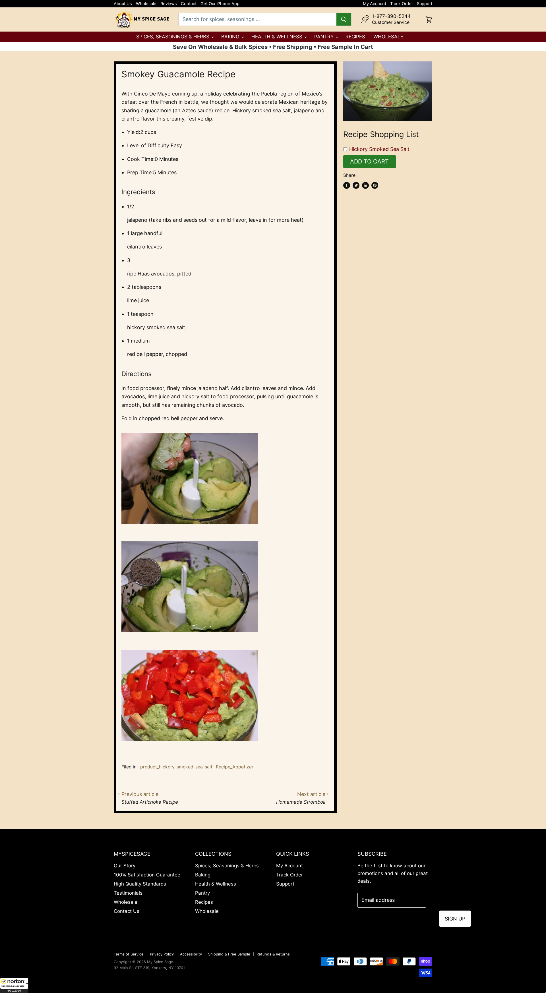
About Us (123, 3)
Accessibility (191, 954)
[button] (14, 985)
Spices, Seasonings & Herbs (173, 37)
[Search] (343, 19)
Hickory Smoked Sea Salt (379, 149)
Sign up (455, 919)
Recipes (355, 37)
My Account (374, 3)
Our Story (124, 865)
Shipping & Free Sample (229, 954)
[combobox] (257, 19)
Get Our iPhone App (219, 3)
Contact (189, 3)
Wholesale (146, 3)
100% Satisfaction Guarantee (147, 875)
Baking (231, 37)
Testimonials (128, 893)
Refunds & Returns (273, 954)
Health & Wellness (277, 37)
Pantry (324, 37)
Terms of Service (129, 954)
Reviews (168, 3)
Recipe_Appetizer (234, 767)
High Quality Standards (140, 884)
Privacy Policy (162, 954)
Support (424, 3)
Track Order (401, 3)
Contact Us (126, 911)
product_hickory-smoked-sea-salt (176, 767)
